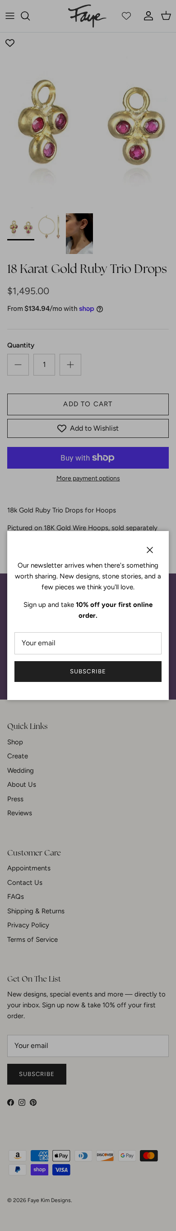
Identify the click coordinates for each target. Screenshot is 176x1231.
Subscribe (88, 671)
